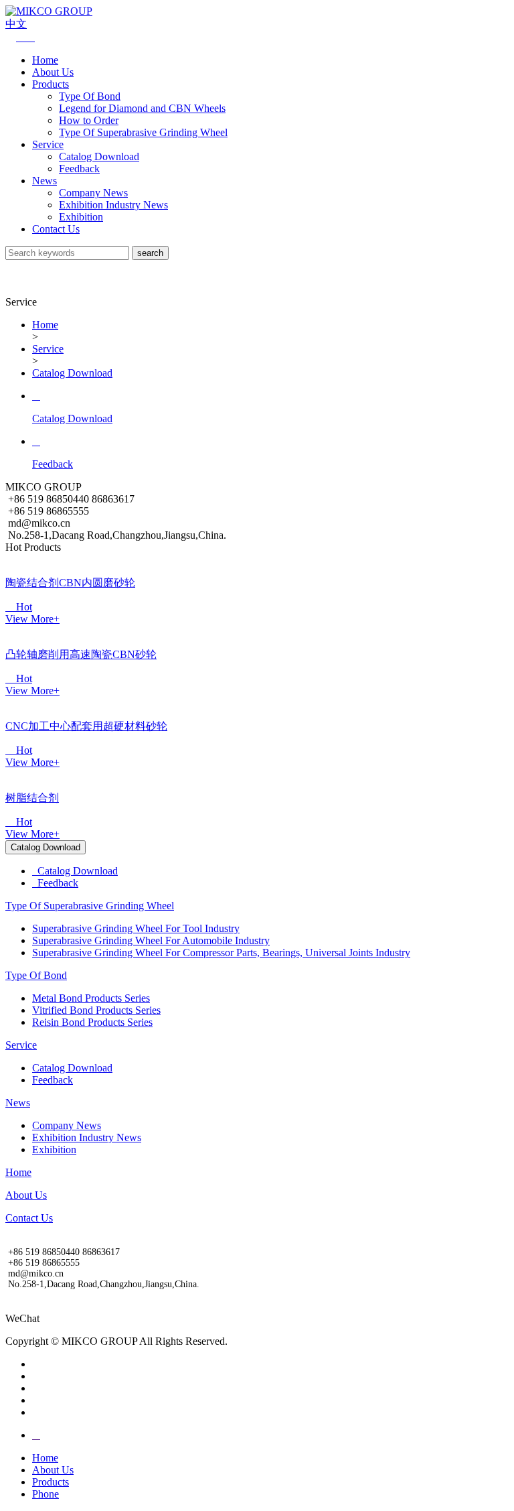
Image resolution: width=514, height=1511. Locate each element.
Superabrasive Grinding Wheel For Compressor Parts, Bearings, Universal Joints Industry (221, 952)
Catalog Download (99, 156)
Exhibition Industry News (113, 204)
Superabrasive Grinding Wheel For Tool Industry (136, 928)
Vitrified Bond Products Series (96, 1010)
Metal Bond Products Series (91, 998)
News (44, 180)
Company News (93, 192)
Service (48, 144)
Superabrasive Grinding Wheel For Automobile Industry (151, 940)
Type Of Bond (89, 96)
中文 (16, 23)
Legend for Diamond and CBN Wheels (142, 108)
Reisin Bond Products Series (92, 1022)
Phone (45, 1494)
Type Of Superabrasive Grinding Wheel (143, 132)
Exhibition (81, 216)
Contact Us (56, 229)
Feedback (79, 168)
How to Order (88, 120)
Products (50, 84)
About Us (53, 72)
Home (45, 60)
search (150, 253)
